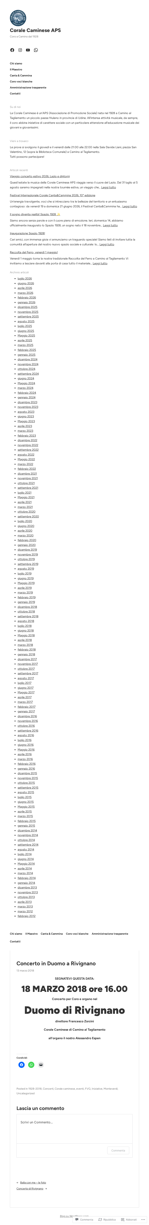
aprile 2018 (25, 640)
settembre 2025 (28, 316)
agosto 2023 (26, 412)
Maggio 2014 (26, 863)
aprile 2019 (25, 588)
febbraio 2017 (27, 707)
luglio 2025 (25, 326)
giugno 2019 (26, 578)
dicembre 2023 (27, 402)
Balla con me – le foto (33, 1182)
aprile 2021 (25, 502)
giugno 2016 (26, 745)
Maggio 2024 (26, 383)
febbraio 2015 (27, 821)
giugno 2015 (26, 802)
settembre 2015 (28, 787)
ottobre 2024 (26, 369)
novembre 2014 (28, 835)
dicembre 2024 (27, 359)
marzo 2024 (25, 388)
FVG (88, 1088)
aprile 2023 (25, 426)
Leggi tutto (108, 187)
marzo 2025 (25, 345)
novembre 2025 (28, 312)
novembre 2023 (28, 407)
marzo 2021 (25, 507)
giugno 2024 (26, 378)
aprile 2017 (25, 697)
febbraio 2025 (27, 350)
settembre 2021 (28, 488)
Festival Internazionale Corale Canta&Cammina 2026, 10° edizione (52, 195)
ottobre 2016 (26, 726)
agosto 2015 (26, 792)
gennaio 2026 (26, 302)
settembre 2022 (28, 450)
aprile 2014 (25, 868)
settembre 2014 (28, 844)
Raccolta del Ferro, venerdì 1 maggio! (34, 252)
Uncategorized (25, 1093)
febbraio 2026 (27, 297)
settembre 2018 (28, 616)
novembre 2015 (28, 778)
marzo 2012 (25, 911)
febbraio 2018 (27, 649)
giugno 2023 (26, 416)
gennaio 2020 (27, 545)
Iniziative (97, 1088)
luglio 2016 (24, 740)
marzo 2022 (25, 464)
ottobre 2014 (26, 840)
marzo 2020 (26, 535)
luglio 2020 (25, 521)
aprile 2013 (25, 902)
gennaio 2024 (27, 397)
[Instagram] (20, 50)
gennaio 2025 (27, 354)
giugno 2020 (26, 526)
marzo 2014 (25, 873)
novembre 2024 (28, 364)
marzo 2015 (25, 816)
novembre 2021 (28, 478)
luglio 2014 (25, 854)
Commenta (118, 1150)
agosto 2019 (26, 568)
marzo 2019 (25, 592)
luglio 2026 (25, 278)
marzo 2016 (25, 759)
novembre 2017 (28, 664)
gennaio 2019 (26, 602)
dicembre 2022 (27, 440)
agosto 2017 (26, 678)
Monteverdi (111, 1088)
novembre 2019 (28, 554)
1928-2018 (35, 1088)
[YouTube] (28, 50)
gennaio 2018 (26, 654)
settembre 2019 (28, 564)
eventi (80, 1088)
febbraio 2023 (27, 435)
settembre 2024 (28, 373)
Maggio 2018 (26, 635)
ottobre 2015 (26, 783)
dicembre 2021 (27, 473)
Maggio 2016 (26, 749)
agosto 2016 (26, 735)
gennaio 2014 (26, 883)
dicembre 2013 (27, 887)
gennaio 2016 (26, 768)
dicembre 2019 (27, 549)
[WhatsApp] (36, 50)
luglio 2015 (25, 797)
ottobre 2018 (26, 611)
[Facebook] (12, 50)
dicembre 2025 (27, 307)
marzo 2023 (25, 431)
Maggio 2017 (26, 692)
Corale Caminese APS (35, 30)
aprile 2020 (25, 530)
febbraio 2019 (27, 597)
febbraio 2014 (27, 878)
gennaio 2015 (26, 825)
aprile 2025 (25, 340)
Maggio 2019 (26, 583)
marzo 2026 (25, 293)
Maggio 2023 (26, 421)
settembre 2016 (28, 730)
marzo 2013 (25, 906)
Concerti (48, 1088)
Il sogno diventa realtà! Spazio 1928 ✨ (35, 214)
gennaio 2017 (26, 711)
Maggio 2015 (26, 806)
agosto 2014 (26, 849)
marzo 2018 (25, 645)
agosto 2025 (26, 321)
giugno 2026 (26, 283)
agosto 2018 (26, 621)
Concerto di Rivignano (29, 1188)
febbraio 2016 (27, 764)
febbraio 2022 (27, 469)
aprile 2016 (25, 754)
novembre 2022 (28, 445)
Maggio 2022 (26, 459)
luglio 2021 (24, 492)
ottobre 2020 (27, 511)
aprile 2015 (25, 811)
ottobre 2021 (26, 483)
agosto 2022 (26, 454)
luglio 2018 (25, 626)
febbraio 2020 (27, 540)
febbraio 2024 (27, 392)
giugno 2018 (26, 630)
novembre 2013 (28, 892)
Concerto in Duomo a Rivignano (56, 963)
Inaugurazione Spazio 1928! (27, 233)
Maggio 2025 (26, 335)
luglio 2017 (24, 683)
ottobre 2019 (26, 559)
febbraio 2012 (27, 916)
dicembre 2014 (27, 830)
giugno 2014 (26, 859)
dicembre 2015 (27, 773)
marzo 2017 (25, 702)
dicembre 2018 (27, 607)
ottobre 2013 (26, 897)
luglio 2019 (24, 573)
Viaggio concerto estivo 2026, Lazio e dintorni (40, 176)
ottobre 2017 (26, 668)
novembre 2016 (28, 721)
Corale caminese (65, 1088)
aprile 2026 (25, 288)
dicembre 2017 (27, 659)
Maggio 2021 (26, 497)
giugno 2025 (26, 331)
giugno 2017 (26, 687)
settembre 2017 (28, 673)
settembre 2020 (28, 516)
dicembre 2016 (27, 716)
